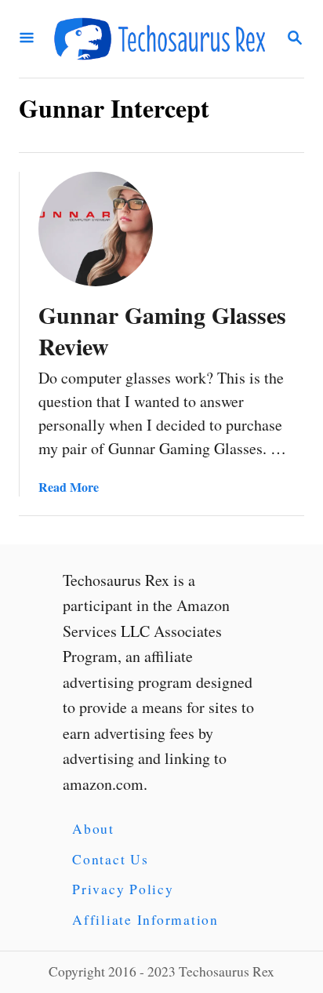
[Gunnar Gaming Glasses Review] (95, 229)
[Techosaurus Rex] (160, 39)
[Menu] (26, 39)
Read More (68, 487)
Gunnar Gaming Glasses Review (162, 330)
